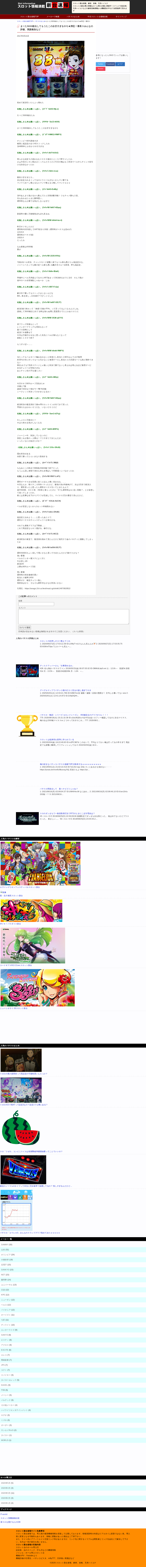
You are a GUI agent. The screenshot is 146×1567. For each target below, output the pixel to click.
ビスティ (5, 1340)
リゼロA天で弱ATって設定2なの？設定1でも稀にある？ (24, 1105)
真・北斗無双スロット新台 (11, 896)
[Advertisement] (73, 611)
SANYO (4, 1335)
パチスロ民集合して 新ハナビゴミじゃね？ (59, 789)
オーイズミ (6, 1315)
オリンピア (6, 1255)
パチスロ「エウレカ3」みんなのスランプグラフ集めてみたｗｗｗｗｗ (30, 1233)
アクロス (5, 1345)
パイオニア (6, 1310)
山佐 (3, 1250)
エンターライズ (7, 1330)
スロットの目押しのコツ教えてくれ (55, 641)
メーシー (5, 1395)
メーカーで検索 (53, 17)
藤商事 (4, 1280)
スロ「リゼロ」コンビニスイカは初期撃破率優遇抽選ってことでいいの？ (31, 1151)
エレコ (4, 1355)
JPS (3, 1365)
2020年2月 (5, 1498)
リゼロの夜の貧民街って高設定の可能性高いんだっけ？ (24, 1074)
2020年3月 (5, 1493)
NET (3, 1275)
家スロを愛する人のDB (10, 1522)
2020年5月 (5, 1483)
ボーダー (5, 1425)
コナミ (4, 1370)
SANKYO (5, 1270)
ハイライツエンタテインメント (14, 1410)
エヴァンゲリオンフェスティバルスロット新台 (20, 887)
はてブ (120, 64)
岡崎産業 (5, 1360)
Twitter (100, 64)
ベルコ (4, 1305)
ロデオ (4, 1415)
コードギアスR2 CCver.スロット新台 (16, 965)
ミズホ (4, 1420)
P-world (4, 1514)
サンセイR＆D (7, 1430)
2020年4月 (5, 1488)
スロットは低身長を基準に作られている (57, 740)
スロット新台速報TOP (29, 17)
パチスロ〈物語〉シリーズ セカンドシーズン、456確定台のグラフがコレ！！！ (74, 715)
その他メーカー (7, 1405)
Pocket (100, 69)
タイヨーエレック (8, 1380)
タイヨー (5, 1435)
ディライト (6, 1325)
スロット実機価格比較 (10, 1518)
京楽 (3, 1290)
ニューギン (6, 1300)
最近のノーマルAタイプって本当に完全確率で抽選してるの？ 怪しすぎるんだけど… (36, 1186)
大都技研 (5, 1260)
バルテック (6, 1400)
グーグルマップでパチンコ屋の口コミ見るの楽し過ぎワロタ (65, 690)
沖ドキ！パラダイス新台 (10, 924)
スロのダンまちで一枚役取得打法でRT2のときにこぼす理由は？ (67, 813)
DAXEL (4, 1385)
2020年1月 (5, 1503)
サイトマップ (121, 17)
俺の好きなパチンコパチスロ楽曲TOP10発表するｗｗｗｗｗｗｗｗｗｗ (70, 764)
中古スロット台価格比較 (98, 17)
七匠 (3, 1320)
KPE (3, 1295)
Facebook (110, 64)
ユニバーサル (7, 1285)
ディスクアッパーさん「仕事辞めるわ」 (57, 666)
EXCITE (4, 1350)
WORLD (4, 1440)
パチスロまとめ (73, 17)
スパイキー (6, 1375)
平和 (3, 1390)
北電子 (4, 1265)
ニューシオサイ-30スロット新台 (14, 1008)
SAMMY (4, 1245)
